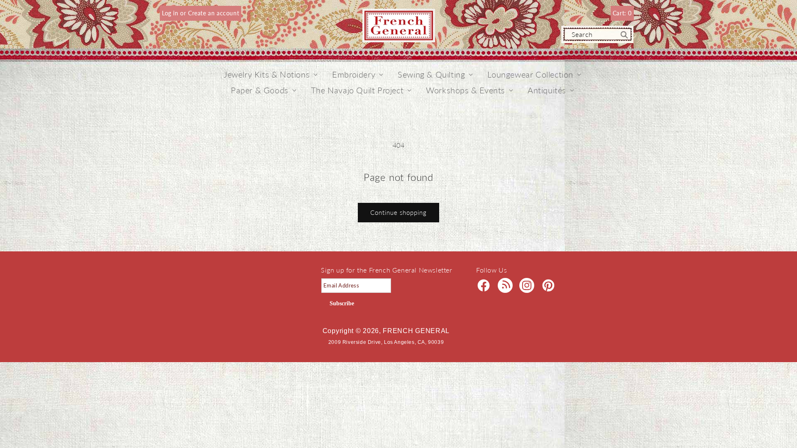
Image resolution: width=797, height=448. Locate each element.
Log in (171, 13)
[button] (267, 74)
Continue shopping (398, 212)
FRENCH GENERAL (416, 330)
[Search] (624, 35)
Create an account (213, 13)
